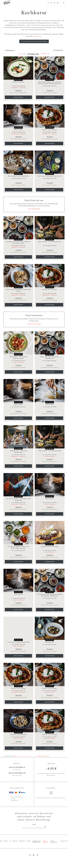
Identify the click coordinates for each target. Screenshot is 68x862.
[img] (6, 3)
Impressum (14, 841)
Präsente (6, 841)
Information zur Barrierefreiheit (36, 841)
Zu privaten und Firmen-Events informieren (34, 41)
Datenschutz (22, 841)
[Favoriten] (54, 2)
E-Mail (34, 824)
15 (36, 756)
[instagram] (33, 855)
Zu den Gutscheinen (34, 324)
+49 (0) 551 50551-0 (17, 767)
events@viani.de (46, 34)
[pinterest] (37, 855)
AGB (10, 841)
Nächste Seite (43, 756)
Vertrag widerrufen (45, 841)
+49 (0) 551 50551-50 (17, 773)
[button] (51, 3)
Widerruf (29, 841)
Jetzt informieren (34, 209)
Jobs (1, 841)
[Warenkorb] (57, 3)
